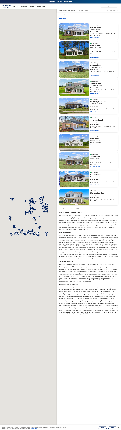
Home (60, 14)
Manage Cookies (92, 427)
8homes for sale (94, 112)
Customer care (41, 6)
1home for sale (94, 75)
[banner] (60, 2)
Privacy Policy (34, 428)
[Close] (118, 427)
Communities (62, 18)
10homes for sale (95, 145)
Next (77, 208)
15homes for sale (95, 166)
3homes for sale (94, 57)
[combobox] (109, 6)
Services (32, 6)
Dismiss (112, 427)
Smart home (24, 6)
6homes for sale (94, 37)
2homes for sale (94, 185)
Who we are (16, 6)
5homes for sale (94, 130)
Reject (102, 427)
